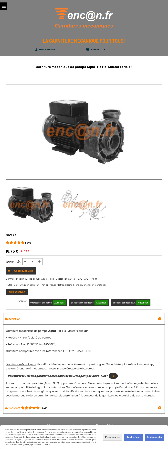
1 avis (28, 242)
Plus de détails (17, 292)
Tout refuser (133, 437)
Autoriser (59, 302)
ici (113, 376)
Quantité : (13, 261)
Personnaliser (113, 437)
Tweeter (22, 300)
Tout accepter (154, 437)
